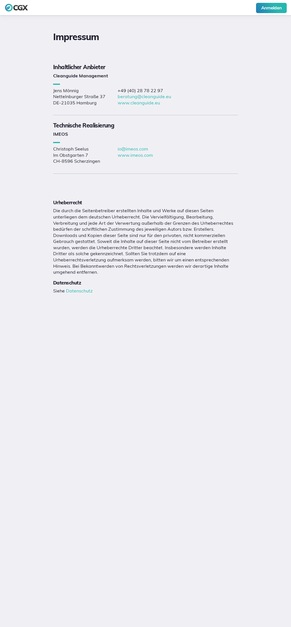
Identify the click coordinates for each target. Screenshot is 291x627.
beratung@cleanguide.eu (144, 96)
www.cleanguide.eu (139, 103)
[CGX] (43, 8)
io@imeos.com (133, 149)
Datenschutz (79, 291)
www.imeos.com (135, 155)
